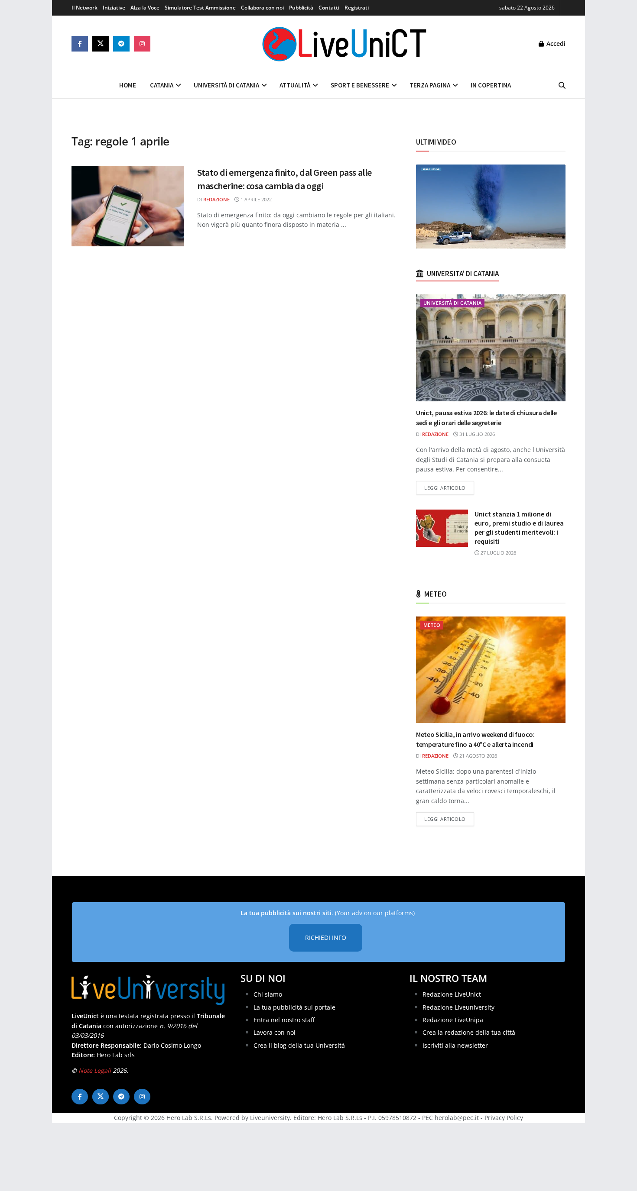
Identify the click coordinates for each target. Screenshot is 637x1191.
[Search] (562, 85)
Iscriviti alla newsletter (455, 1045)
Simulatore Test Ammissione (200, 7)
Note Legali (94, 1070)
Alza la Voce (144, 7)
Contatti (328, 7)
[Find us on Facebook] (80, 44)
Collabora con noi (262, 7)
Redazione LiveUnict (451, 994)
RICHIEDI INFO (325, 937)
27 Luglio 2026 (497, 552)
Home (127, 85)
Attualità (295, 85)
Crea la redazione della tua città (468, 1032)
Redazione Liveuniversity (458, 1007)
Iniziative (114, 7)
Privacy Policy (503, 1118)
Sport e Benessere (360, 85)
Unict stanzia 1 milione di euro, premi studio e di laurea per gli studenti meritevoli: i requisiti (519, 527)
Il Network (85, 7)
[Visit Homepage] (344, 43)
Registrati (356, 7)
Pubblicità (301, 7)
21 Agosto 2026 (477, 755)
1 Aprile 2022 (255, 199)
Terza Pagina (430, 85)
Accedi (555, 43)
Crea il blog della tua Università (299, 1045)
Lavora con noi (275, 1032)
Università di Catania (226, 85)
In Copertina (491, 85)
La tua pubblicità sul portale (294, 1007)
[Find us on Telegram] (121, 44)
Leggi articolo (449, 487)
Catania (161, 85)
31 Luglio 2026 (476, 434)
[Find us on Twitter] (100, 44)
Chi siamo (268, 994)
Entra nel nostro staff (284, 1020)
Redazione (216, 199)
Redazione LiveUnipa (452, 1020)
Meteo (431, 625)
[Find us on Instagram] (142, 44)
